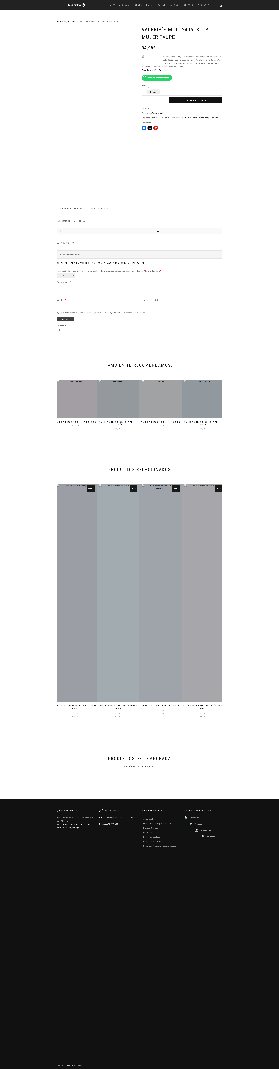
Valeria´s (215, 117)
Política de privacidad (152, 841)
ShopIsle (60, 1065)
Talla (144, 85)
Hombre (137, 5)
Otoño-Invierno (168, 117)
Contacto (188, 5)
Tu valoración (64, 282)
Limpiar (153, 92)
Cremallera (156, 117)
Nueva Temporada (119, 5)
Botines (74, 21)
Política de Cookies (151, 837)
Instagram (206, 830)
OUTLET (161, 5)
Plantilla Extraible (183, 117)
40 (158, 231)
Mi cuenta (203, 5)
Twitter (199, 824)
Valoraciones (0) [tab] (99, 209)
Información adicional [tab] (72, 209)
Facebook (194, 817)
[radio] (148, 87)
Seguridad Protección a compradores (159, 846)
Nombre (61, 300)
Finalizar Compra (150, 828)
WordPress (77, 1065)
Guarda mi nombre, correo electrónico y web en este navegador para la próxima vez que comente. (103, 312)
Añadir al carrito (196, 100)
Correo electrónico (152, 300)
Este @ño (62, 325)
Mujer (149, 5)
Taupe (208, 117)
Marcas (174, 5)
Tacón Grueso (198, 117)
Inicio (59, 21)
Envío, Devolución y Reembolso (155, 70)
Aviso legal (148, 819)
